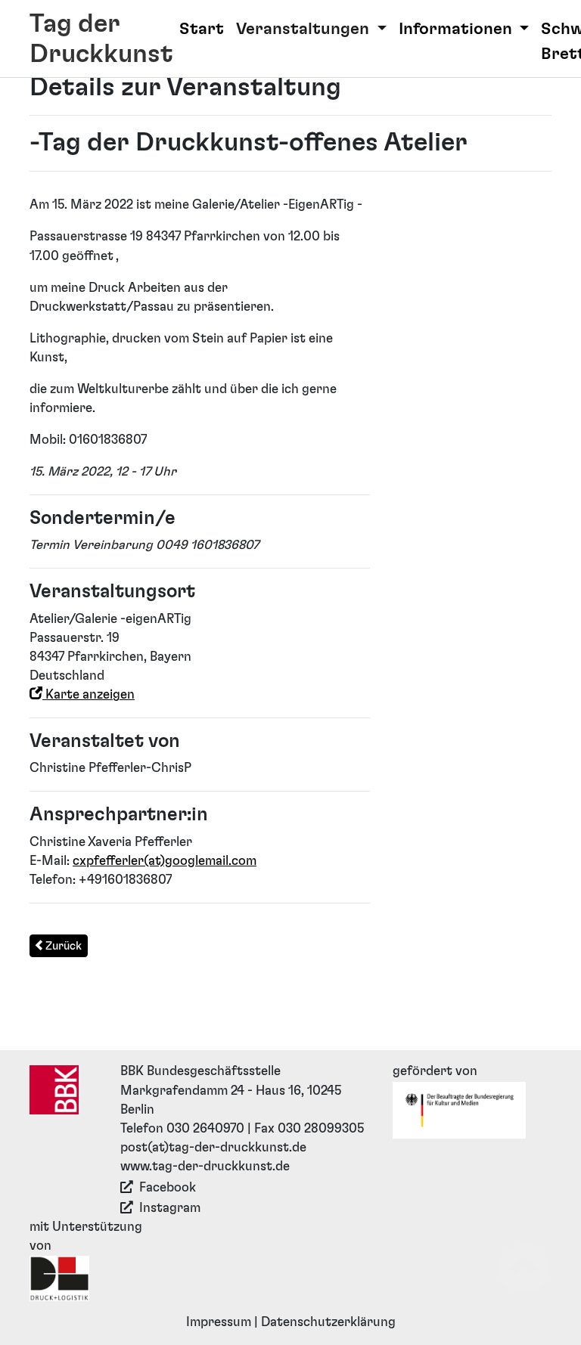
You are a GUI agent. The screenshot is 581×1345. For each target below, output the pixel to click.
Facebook (167, 1188)
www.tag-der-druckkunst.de (205, 1167)
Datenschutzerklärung (328, 1322)
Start (201, 29)
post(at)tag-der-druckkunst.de (213, 1148)
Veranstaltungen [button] (304, 29)
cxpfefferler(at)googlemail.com (164, 861)
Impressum (218, 1322)
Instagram (169, 1208)
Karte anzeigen (88, 695)
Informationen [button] (457, 29)
